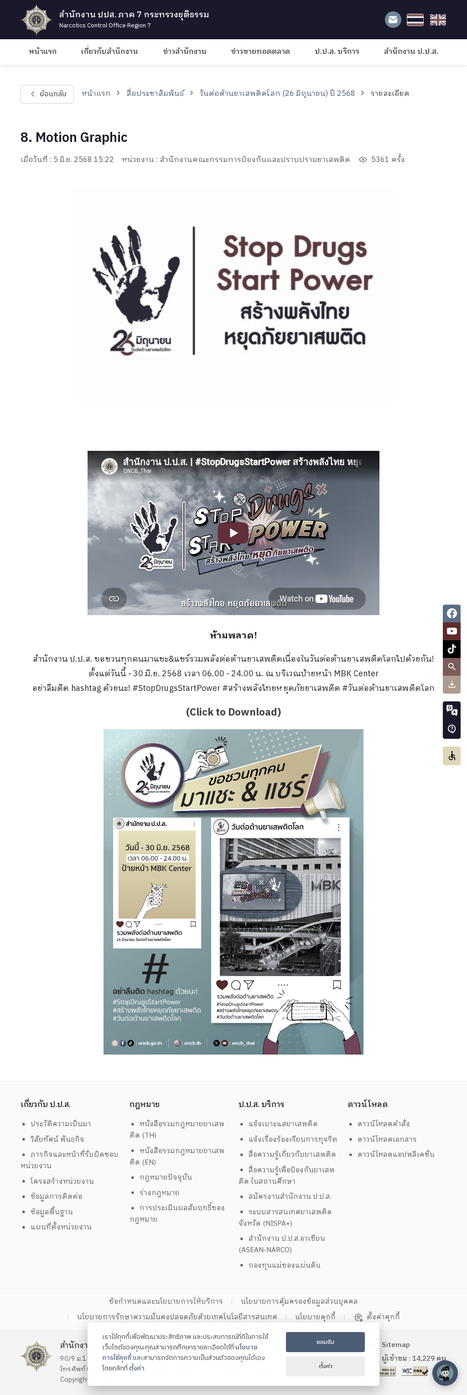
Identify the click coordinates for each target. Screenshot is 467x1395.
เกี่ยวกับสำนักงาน (109, 52)
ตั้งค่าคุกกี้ (383, 1317)
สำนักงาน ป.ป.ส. (411, 52)
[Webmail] (393, 20)
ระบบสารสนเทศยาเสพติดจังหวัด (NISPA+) (285, 1218)
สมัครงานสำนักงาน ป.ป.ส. (290, 1196)
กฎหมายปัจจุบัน (166, 1177)
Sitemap (396, 1345)
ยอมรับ (325, 1342)
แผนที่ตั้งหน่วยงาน (61, 1227)
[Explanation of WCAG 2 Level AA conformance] (383, 1371)
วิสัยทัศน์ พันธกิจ (57, 1139)
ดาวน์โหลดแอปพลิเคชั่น (396, 1154)
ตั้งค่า (137, 1368)
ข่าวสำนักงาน (185, 52)
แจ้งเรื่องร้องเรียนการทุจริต (293, 1139)
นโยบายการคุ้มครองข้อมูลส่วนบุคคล (299, 1301)
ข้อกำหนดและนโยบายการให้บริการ (166, 1301)
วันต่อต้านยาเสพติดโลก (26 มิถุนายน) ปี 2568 (277, 94)
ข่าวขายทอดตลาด (260, 52)
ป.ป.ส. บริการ (337, 52)
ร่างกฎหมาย (160, 1193)
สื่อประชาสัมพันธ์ (155, 94)
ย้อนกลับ (52, 94)
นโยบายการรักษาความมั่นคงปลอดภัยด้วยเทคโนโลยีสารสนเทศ (177, 1317)
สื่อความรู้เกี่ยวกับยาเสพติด (292, 1154)
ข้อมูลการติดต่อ (56, 1196)
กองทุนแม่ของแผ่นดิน (285, 1265)
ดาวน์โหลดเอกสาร (387, 1139)
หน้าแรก (43, 52)
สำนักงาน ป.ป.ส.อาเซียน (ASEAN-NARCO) (282, 1244)
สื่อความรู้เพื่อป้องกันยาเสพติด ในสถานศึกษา (287, 1176)
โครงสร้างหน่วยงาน (62, 1181)
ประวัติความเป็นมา (61, 1124)
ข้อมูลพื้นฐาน (52, 1212)
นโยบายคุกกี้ (315, 1317)
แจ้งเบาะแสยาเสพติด (283, 1124)
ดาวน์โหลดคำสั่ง (384, 1124)
